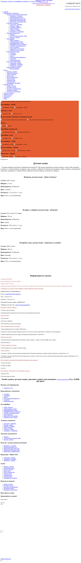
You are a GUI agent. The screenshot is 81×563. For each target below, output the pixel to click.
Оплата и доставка (9, 93)
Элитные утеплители (12, 23)
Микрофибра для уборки (13, 83)
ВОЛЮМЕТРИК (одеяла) (17, 43)
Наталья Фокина (14, 68)
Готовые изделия (8, 84)
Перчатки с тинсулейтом (13, 91)
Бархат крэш (10, 76)
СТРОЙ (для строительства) (17, 46)
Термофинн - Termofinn (16, 64)
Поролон (12, 34)
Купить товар (7, 96)
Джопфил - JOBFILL (15, 27)
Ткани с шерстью (11, 74)
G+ (1, 530)
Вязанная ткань (11, 80)
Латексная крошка (15, 60)
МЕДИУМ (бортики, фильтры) (18, 44)
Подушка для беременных (14, 88)
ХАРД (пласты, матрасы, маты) (18, 36)
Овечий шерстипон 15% (16, 17)
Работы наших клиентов (13, 67)
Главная (6, 11)
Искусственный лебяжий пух (18, 57)
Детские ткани (11, 78)
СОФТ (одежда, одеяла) (16, 41)
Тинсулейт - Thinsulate (16, 24)
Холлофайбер (10, 38)
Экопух (12, 56)
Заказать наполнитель (63, 379)
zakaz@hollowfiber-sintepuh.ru (72, 9)
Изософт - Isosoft (14, 26)
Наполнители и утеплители (11, 13)
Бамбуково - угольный (16, 16)
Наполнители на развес (13, 51)
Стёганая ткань (11, 81)
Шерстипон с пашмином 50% (18, 21)
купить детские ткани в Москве (22, 305)
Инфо (5, 98)
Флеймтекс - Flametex (16, 66)
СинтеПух (13, 53)
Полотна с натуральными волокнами (17, 14)
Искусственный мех (12, 77)
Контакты (6, 97)
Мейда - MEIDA (14, 28)
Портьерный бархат (12, 73)
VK (2, 502)
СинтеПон (13, 58)
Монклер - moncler (12, 71)
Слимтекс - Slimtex (15, 30)
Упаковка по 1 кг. (8, 388)
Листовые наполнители (13, 33)
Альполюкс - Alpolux (16, 63)
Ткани (5, 70)
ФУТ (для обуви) (14, 47)
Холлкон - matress (15, 37)
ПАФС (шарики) (14, 40)
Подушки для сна (11, 87)
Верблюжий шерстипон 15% (18, 18)
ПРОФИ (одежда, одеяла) (17, 50)
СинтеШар (13, 54)
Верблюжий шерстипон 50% (18, 20)
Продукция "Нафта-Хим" (14, 61)
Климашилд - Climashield (17, 31)
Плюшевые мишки (12, 90)
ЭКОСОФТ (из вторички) (17, 48)
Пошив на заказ (8, 94)
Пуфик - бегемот (11, 86)
